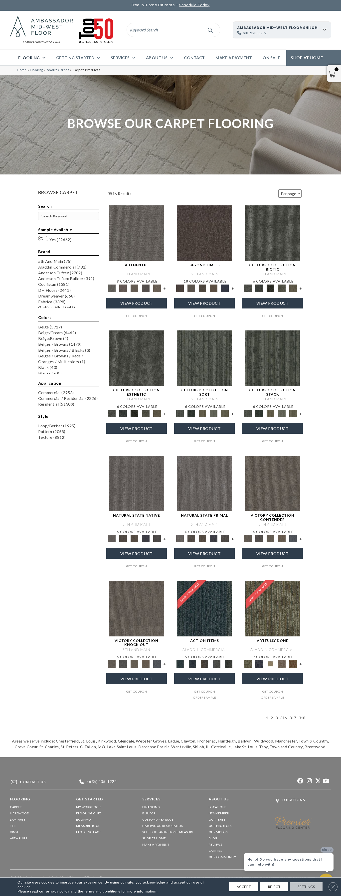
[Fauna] (214, 288)
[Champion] (259, 538)
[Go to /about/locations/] (303, 800)
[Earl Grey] (216, 663)
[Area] (204, 233)
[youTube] (326, 781)
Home (21, 70)
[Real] (157, 288)
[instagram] (308, 781)
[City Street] (228, 663)
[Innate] (146, 538)
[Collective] (270, 288)
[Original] (157, 538)
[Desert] (191, 288)
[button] (210, 30)
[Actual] (136, 233)
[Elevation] (202, 288)
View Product (136, 303)
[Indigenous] (134, 538)
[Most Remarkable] (259, 663)
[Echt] (123, 288)
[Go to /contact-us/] (38, 782)
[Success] (293, 538)
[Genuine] (134, 288)
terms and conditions (102, 891)
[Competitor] (270, 538)
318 (302, 717)
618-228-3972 (255, 33)
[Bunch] (191, 413)
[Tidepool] (204, 608)
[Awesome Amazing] (282, 663)
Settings (306, 887)
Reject (274, 887)
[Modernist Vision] (270, 663)
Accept (244, 887)
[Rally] (282, 538)
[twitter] (317, 781)
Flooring (36, 70)
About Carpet (58, 70)
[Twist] (225, 413)
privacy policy (57, 891)
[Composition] (282, 288)
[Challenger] (272, 483)
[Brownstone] (204, 663)
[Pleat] (214, 413)
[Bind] (204, 358)
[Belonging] (136, 483)
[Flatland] (225, 288)
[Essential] (123, 538)
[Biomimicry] (272, 233)
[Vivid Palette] (293, 663)
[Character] (259, 288)
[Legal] (146, 288)
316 (283, 717)
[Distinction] (293, 288)
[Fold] (202, 413)
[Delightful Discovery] (272, 608)
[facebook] (299, 781)
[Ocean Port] (192, 663)
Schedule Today (194, 4)
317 (292, 717)
